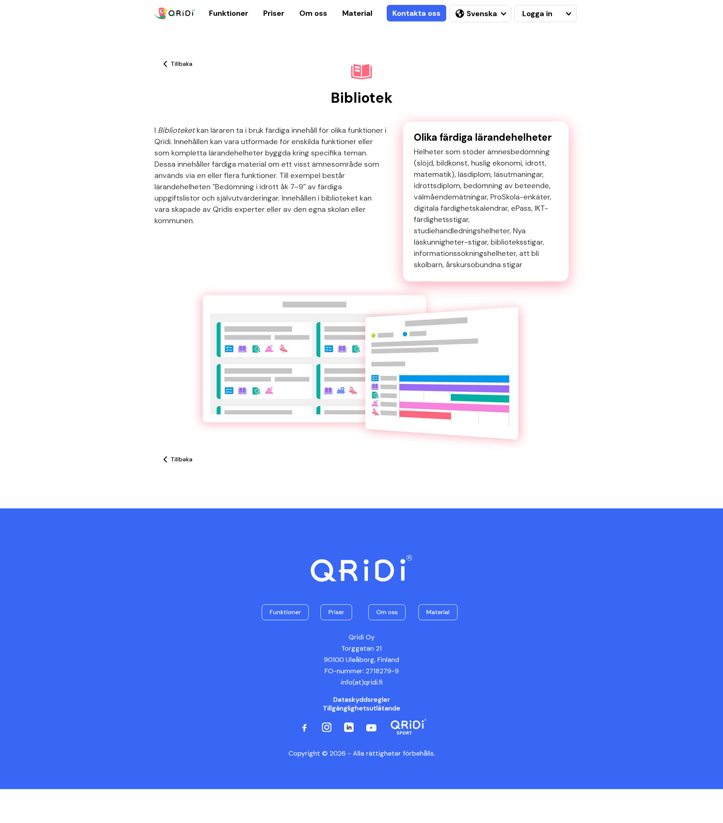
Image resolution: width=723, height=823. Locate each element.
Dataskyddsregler (361, 699)
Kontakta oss (416, 13)
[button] (479, 13)
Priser (273, 13)
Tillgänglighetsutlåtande (361, 708)
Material (357, 13)
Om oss (313, 13)
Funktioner (228, 13)
